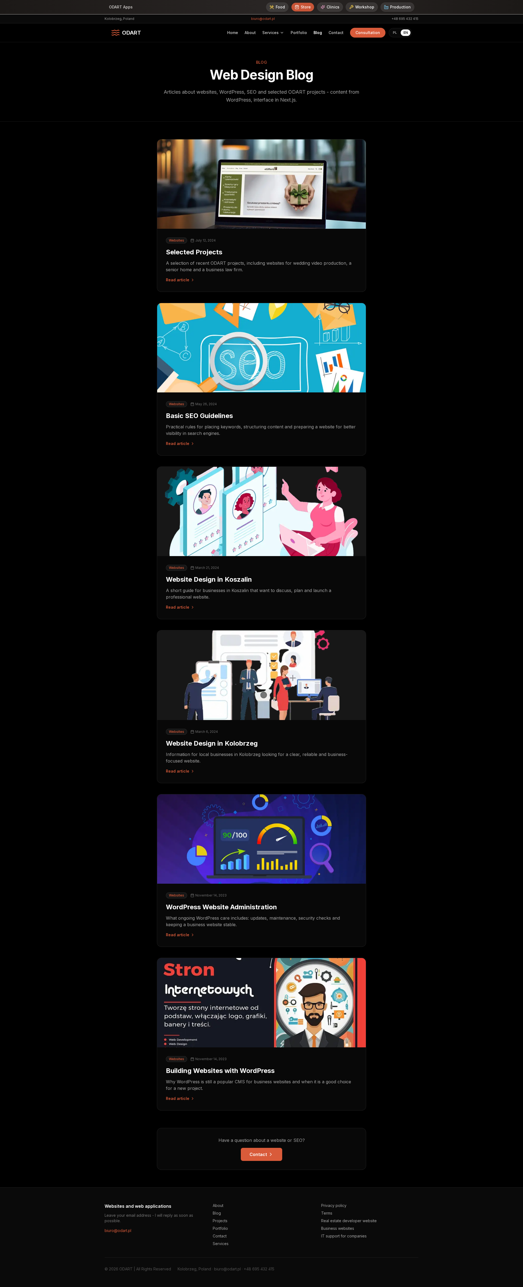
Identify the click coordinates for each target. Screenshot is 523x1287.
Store (306, 7)
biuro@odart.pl (263, 19)
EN (405, 33)
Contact (336, 32)
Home (232, 32)
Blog (318, 32)
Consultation (367, 32)
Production (400, 7)
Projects (220, 1220)
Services (270, 32)
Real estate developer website (349, 1220)
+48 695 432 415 (404, 19)
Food (280, 7)
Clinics (333, 7)
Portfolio (299, 32)
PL (395, 33)
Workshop (364, 7)
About (250, 32)
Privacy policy (333, 1205)
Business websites (337, 1228)
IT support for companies (344, 1236)
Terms (326, 1213)
